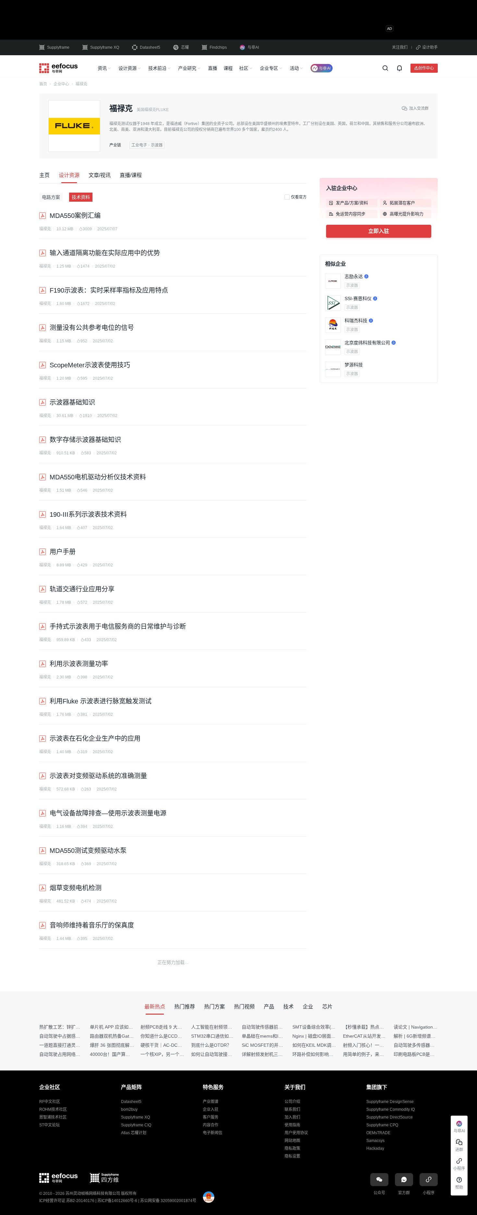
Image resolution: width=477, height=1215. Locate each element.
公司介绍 (292, 1101)
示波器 (352, 285)
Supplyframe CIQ (136, 1125)
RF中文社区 (49, 1101)
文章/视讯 (100, 175)
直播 (212, 68)
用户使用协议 (296, 1133)
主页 (44, 175)
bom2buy (129, 1109)
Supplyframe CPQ (382, 1125)
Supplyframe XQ (104, 47)
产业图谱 (210, 1101)
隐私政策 (292, 1148)
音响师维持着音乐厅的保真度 (92, 925)
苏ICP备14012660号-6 (117, 1200)
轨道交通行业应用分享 (82, 589)
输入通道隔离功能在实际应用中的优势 (105, 253)
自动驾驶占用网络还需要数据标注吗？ (77, 1054)
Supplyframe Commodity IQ (390, 1109)
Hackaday (375, 1148)
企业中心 (61, 84)
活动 (294, 68)
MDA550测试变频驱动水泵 (88, 850)
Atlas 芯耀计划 (133, 1133)
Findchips (218, 47)
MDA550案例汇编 (75, 215)
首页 (43, 84)
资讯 (102, 68)
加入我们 (292, 1117)
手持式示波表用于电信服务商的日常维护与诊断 (118, 626)
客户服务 (210, 1117)
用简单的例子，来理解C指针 (372, 1054)
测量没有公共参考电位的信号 (92, 327)
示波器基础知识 (72, 402)
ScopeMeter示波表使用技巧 (90, 365)
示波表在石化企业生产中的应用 (95, 738)
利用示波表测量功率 (79, 663)
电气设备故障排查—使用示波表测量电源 (108, 813)
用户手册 (63, 551)
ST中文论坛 (49, 1125)
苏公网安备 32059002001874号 (168, 1200)
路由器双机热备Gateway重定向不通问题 (131, 1036)
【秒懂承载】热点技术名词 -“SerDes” (381, 1027)
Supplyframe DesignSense (390, 1101)
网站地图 (292, 1140)
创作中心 (426, 68)
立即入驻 (378, 231)
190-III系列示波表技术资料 (88, 514)
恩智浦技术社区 (53, 1117)
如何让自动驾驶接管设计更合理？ (225, 1054)
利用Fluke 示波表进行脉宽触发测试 (101, 701)
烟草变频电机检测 (76, 888)
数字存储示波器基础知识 (85, 439)
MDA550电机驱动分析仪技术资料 (98, 477)
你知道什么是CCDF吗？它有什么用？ (179, 1036)
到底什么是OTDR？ (211, 1045)
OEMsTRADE (378, 1133)
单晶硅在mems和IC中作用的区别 (275, 1036)
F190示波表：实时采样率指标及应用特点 (109, 290)
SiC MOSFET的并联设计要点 (271, 1045)
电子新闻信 (212, 1133)
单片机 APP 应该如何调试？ (118, 1027)
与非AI (253, 47)
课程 (228, 68)
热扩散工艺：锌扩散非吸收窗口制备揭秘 (80, 1027)
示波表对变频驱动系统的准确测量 (98, 775)
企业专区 (269, 68)
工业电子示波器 (147, 145)
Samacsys (375, 1140)
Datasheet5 (150, 47)
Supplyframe (58, 47)
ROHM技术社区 (53, 1109)
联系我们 (292, 1109)
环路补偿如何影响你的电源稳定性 (326, 1054)
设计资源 (127, 68)
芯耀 (185, 47)
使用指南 (292, 1125)
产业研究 (187, 68)
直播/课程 (131, 175)
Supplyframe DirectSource (389, 1117)
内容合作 (210, 1125)
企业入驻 (210, 1109)
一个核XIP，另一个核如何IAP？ (173, 1054)
